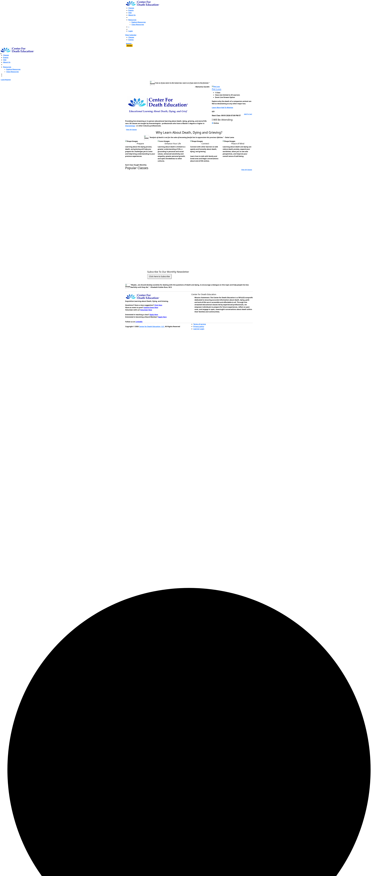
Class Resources (138, 24)
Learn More (216, 107)
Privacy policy (198, 326)
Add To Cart (248, 114)
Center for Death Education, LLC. (152, 326)
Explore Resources (139, 22)
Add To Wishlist (227, 107)
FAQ (130, 13)
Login (130, 31)
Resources (132, 20)
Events (131, 10)
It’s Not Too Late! (134, 184)
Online (216, 123)
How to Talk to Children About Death (230, 240)
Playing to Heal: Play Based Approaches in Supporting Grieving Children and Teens (188, 189)
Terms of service (199, 324)
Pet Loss (216, 89)
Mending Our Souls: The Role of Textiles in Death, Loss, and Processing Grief (231, 189)
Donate (129, 45)
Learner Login (198, 329)
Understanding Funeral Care (141, 239)
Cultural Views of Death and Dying (188, 239)
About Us (132, 15)
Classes (131, 8)
